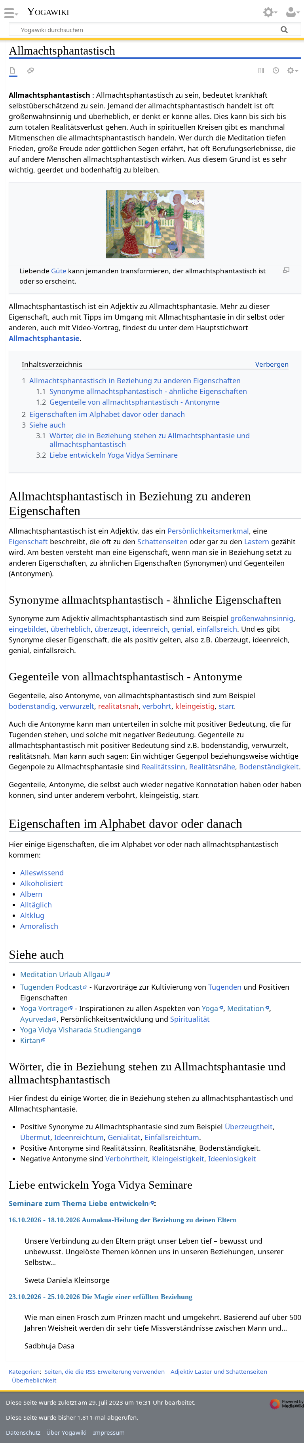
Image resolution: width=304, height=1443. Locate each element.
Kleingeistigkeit (178, 1158)
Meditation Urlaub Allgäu (62, 974)
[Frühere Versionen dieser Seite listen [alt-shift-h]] (276, 71)
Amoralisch (39, 926)
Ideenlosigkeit (232, 1158)
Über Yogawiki (66, 1432)
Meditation (245, 1008)
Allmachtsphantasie (44, 338)
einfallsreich (216, 629)
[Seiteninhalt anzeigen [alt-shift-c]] (13, 71)
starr (225, 706)
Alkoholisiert (41, 883)
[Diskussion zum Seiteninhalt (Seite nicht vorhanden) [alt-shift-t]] (31, 71)
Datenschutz (23, 1432)
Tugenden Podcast (51, 987)
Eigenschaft (28, 541)
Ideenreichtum (79, 1137)
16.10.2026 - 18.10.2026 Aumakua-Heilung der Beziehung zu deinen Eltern (123, 1220)
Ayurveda (35, 1019)
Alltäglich (36, 904)
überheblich (71, 629)
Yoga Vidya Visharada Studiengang (78, 1029)
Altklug (32, 915)
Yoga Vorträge (44, 1008)
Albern (31, 894)
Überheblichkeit (34, 1380)
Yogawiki (48, 11)
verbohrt (156, 706)
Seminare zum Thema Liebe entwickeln (79, 1203)
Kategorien (24, 1371)
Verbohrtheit (126, 1158)
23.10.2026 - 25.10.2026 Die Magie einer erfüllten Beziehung (100, 1297)
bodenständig (32, 706)
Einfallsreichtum (171, 1137)
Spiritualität (190, 1019)
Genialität (124, 1137)
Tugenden (224, 987)
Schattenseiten (162, 541)
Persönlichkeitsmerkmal (208, 531)
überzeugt (112, 629)
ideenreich (150, 629)
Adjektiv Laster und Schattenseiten (219, 1371)
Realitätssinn (163, 766)
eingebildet (28, 629)
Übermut (35, 1137)
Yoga (210, 1008)
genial (182, 629)
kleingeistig (195, 706)
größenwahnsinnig (261, 618)
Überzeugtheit (249, 1126)
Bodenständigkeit (269, 766)
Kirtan (30, 1040)
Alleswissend (42, 872)
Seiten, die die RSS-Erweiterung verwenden (104, 1371)
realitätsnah (118, 706)
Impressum (109, 1432)
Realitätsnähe (212, 766)
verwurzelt (76, 706)
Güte (58, 270)
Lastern (256, 541)
